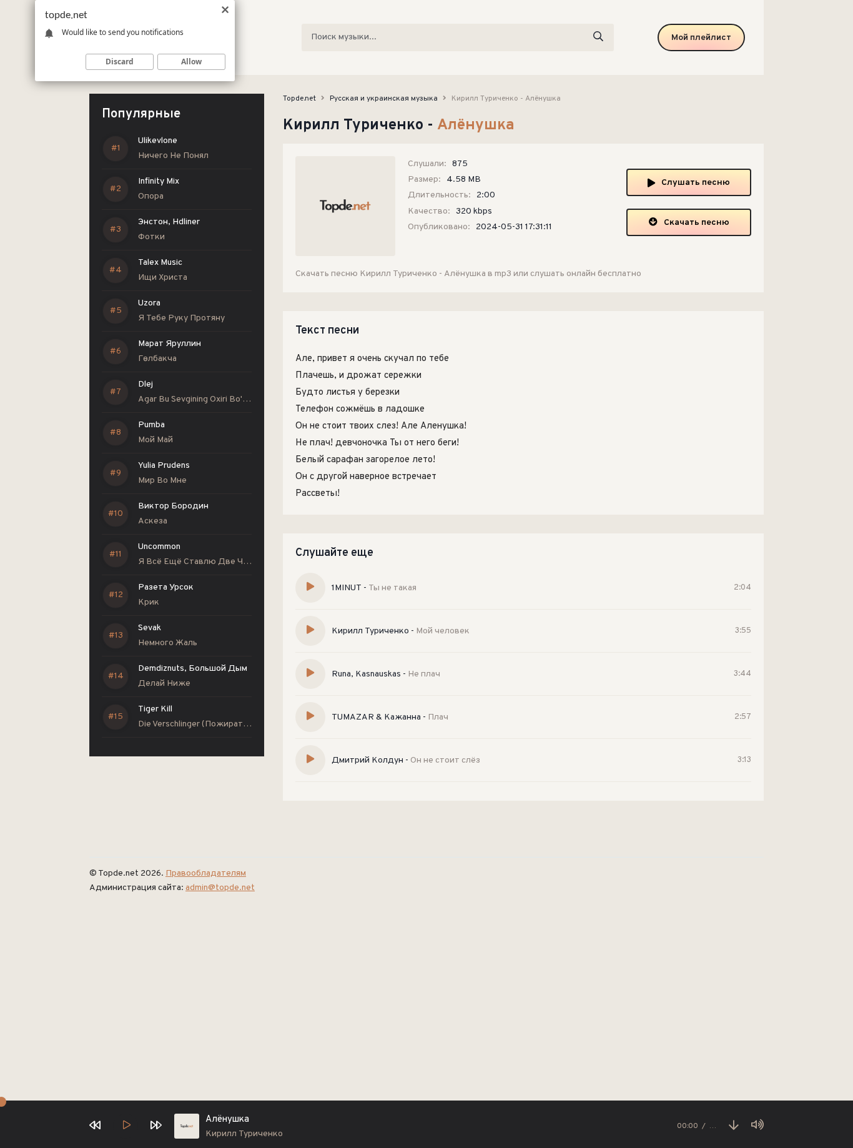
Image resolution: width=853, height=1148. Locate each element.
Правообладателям (205, 873)
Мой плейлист (701, 37)
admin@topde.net (220, 888)
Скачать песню (696, 222)
